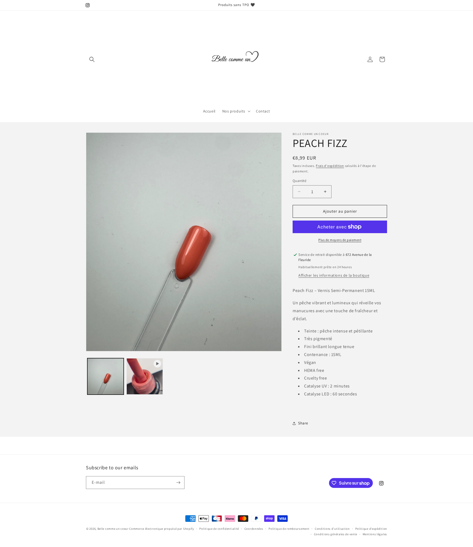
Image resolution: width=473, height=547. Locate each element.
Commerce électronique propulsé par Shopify (161, 529)
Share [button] (303, 423)
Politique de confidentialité (219, 529)
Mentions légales (375, 534)
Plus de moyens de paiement (339, 240)
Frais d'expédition (330, 166)
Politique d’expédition (371, 529)
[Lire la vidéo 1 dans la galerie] (144, 376)
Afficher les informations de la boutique (333, 275)
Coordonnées (253, 529)
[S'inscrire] (178, 482)
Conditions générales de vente (335, 534)
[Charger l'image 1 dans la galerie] (105, 376)
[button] (92, 59)
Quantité (299, 180)
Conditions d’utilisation (332, 529)
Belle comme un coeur (113, 529)
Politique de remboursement (289, 529)
